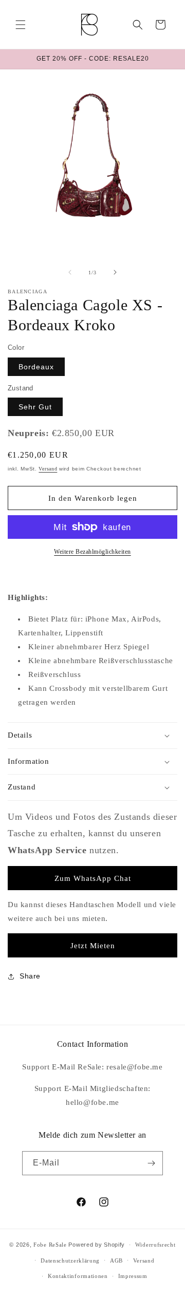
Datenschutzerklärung (70, 1260)
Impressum (132, 1276)
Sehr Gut (35, 407)
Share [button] (30, 976)
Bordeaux (36, 367)
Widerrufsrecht (155, 1244)
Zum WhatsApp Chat (92, 878)
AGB (116, 1260)
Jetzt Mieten (92, 946)
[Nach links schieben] (70, 272)
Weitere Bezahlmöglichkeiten (92, 551)
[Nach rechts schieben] (115, 272)
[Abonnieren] (151, 1163)
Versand (48, 469)
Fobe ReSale (50, 1244)
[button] (20, 24)
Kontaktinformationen (78, 1276)
